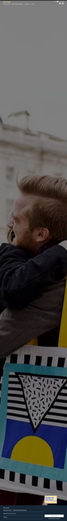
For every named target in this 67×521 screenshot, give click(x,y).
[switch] (57, 1)
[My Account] (63, 3)
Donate (33, 4)
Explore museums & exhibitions (17, 4)
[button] (54, 516)
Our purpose (27, 4)
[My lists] (60, 3)
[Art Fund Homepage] (7, 2)
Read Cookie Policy (7, 510)
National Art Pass (6, 4)
